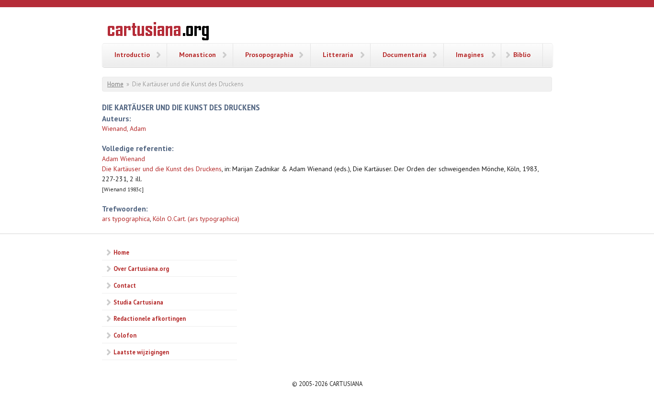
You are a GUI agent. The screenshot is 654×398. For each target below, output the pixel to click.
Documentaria (405, 54)
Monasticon (197, 54)
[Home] (158, 32)
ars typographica (126, 218)
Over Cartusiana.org (141, 268)
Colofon (124, 335)
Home (115, 84)
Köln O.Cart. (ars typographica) (196, 218)
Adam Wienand (123, 158)
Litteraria (338, 54)
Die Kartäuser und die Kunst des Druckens (162, 168)
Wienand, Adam (124, 128)
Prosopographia (269, 54)
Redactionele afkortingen (149, 318)
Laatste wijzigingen (141, 352)
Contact (124, 285)
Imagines (470, 54)
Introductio (132, 54)
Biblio (521, 54)
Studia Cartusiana (138, 302)
